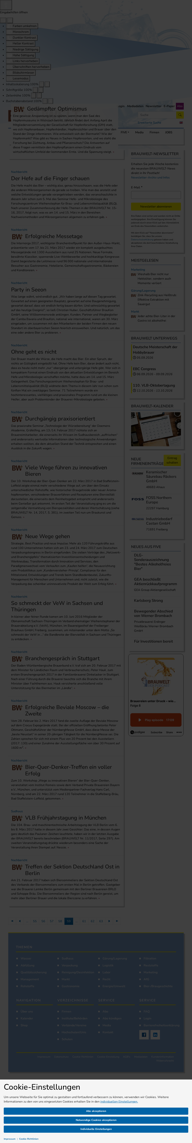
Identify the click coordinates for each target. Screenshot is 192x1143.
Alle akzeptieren (96, 1111)
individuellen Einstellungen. (119, 1102)
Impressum (10, 1138)
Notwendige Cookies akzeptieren (96, 1120)
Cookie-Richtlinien (28, 1138)
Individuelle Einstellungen (96, 1129)
